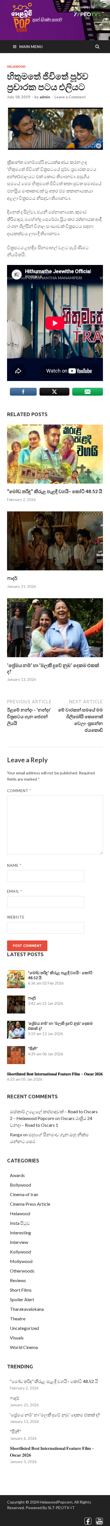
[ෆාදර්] (55, 571)
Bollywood (20, 1184)
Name (14, 865)
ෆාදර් (12, 578)
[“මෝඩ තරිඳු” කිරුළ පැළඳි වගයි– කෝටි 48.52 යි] (55, 484)
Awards (17, 1175)
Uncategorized (24, 1328)
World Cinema (24, 1347)
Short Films (21, 1290)
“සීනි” (33, 1048)
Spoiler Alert (22, 1299)
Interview (19, 1242)
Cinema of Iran (24, 1194)
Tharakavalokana (27, 1309)
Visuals (17, 1337)
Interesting (20, 1232)
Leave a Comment (70, 97)
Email (14, 891)
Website (16, 917)
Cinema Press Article (30, 1204)
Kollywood (20, 1251)
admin (44, 97)
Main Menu (31, 46)
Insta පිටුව (20, 1223)
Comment (19, 790)
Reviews (18, 1280)
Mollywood (21, 1261)
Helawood (16, 66)
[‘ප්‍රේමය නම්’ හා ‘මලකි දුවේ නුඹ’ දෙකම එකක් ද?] (55, 658)
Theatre (17, 1318)
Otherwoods (22, 1270)
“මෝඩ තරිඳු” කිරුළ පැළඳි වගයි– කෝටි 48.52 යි (54, 491)
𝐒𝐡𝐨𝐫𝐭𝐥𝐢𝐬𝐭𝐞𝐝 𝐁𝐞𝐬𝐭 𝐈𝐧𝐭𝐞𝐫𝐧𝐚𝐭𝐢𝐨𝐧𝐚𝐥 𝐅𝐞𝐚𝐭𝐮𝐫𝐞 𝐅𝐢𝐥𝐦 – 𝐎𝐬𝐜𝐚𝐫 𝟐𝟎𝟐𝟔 (55, 1073)
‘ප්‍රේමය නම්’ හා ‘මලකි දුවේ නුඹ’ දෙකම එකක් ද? (55, 1414)
